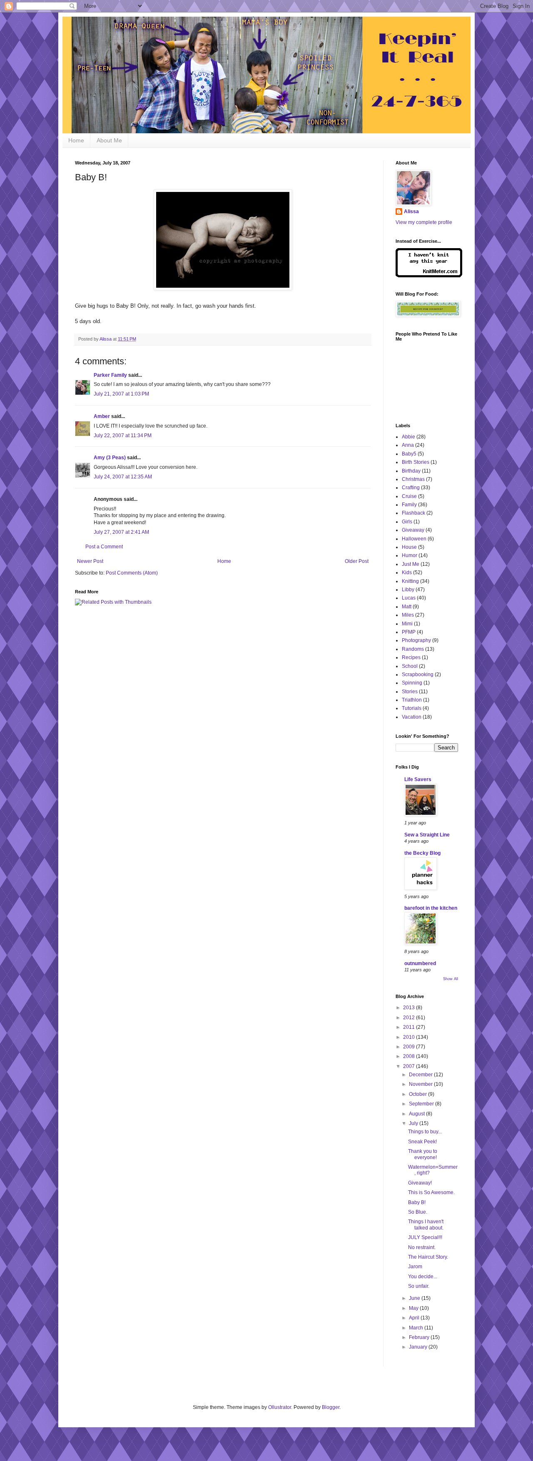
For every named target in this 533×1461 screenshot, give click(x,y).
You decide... (422, 1276)
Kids (407, 572)
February (420, 1337)
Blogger (330, 1407)
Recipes (411, 657)
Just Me (410, 564)
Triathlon (412, 700)
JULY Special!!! (425, 1237)
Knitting (410, 581)
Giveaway (413, 530)
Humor (409, 555)
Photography (416, 640)
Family (409, 505)
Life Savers (417, 779)
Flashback (413, 513)
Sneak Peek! (422, 1142)
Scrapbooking (417, 674)
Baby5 (409, 454)
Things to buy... (425, 1132)
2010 (409, 1037)
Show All (450, 979)
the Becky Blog (422, 853)
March (416, 1328)
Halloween (414, 539)
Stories (410, 691)
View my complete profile (424, 222)
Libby (408, 589)
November (421, 1084)
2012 (409, 1017)
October (418, 1094)
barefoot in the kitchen (430, 908)
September (422, 1104)
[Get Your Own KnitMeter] (429, 276)
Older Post (357, 561)
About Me (109, 140)
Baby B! (417, 1202)
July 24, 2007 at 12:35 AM (123, 477)
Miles (408, 615)
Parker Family (110, 375)
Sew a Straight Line (427, 835)
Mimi (407, 624)
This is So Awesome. (431, 1192)
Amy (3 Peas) (110, 457)
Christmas (413, 479)
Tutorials (411, 708)
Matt (406, 607)
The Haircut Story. (428, 1257)
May (414, 1308)
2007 (409, 1066)
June (415, 1298)
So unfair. (418, 1286)
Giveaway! (420, 1183)
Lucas (409, 598)
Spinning (412, 683)
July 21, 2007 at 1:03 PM (121, 394)
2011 (409, 1027)
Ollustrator (279, 1407)
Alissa (411, 211)
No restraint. (422, 1247)
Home (76, 140)
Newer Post (90, 561)
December (421, 1075)
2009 (409, 1047)
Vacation (411, 717)
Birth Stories (415, 462)
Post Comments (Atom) (132, 573)
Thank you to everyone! (422, 1154)
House (409, 547)
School (410, 666)
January (418, 1347)
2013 (409, 1008)
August (417, 1114)
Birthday (411, 471)
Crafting (411, 487)
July (414, 1123)
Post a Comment (104, 547)
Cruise (409, 496)
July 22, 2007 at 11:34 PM (123, 435)
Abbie (408, 437)
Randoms (413, 649)
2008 (409, 1056)
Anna (408, 445)
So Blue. (417, 1212)
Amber (102, 416)
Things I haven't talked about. (425, 1224)
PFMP (409, 632)
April (415, 1318)
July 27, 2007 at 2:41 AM (121, 532)
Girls (407, 522)
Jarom (415, 1266)
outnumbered (420, 963)
